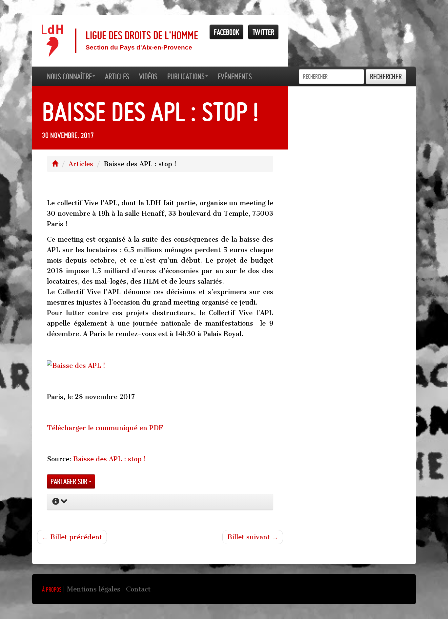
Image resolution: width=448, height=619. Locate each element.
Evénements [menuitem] (235, 76)
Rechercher (386, 76)
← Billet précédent (72, 537)
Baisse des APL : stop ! (109, 459)
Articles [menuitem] (117, 76)
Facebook (226, 32)
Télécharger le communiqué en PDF (105, 428)
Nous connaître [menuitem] (69, 76)
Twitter (263, 32)
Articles (81, 164)
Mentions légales (93, 589)
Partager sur (70, 481)
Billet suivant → (252, 537)
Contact (138, 589)
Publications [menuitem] (186, 76)
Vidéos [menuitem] (148, 76)
